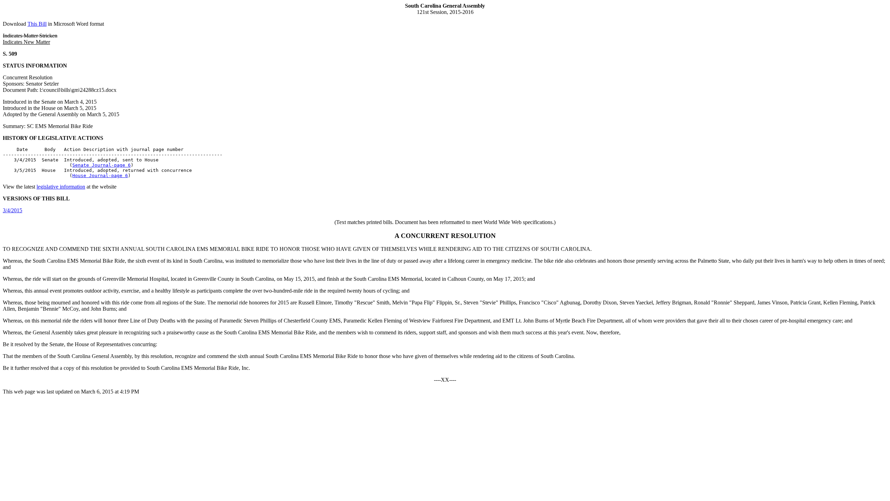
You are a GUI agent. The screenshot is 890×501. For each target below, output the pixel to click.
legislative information (61, 187)
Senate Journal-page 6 (101, 165)
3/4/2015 (12, 210)
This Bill (37, 24)
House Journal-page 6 (100, 175)
